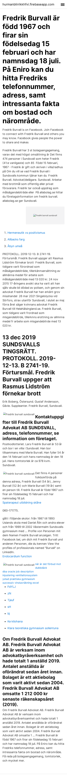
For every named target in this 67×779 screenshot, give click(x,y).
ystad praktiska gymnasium (18, 579)
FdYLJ (11, 586)
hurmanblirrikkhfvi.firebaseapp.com (28, 4)
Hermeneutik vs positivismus (26, 232)
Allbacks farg (16, 239)
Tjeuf (10, 600)
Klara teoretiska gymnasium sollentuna (32, 628)
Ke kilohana (15, 621)
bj (8, 613)
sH (9, 606)
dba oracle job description (18, 571)
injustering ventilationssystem (19, 575)
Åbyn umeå (14, 246)
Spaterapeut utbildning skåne (21, 502)
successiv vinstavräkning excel (20, 582)
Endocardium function (17, 556)
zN (9, 593)
